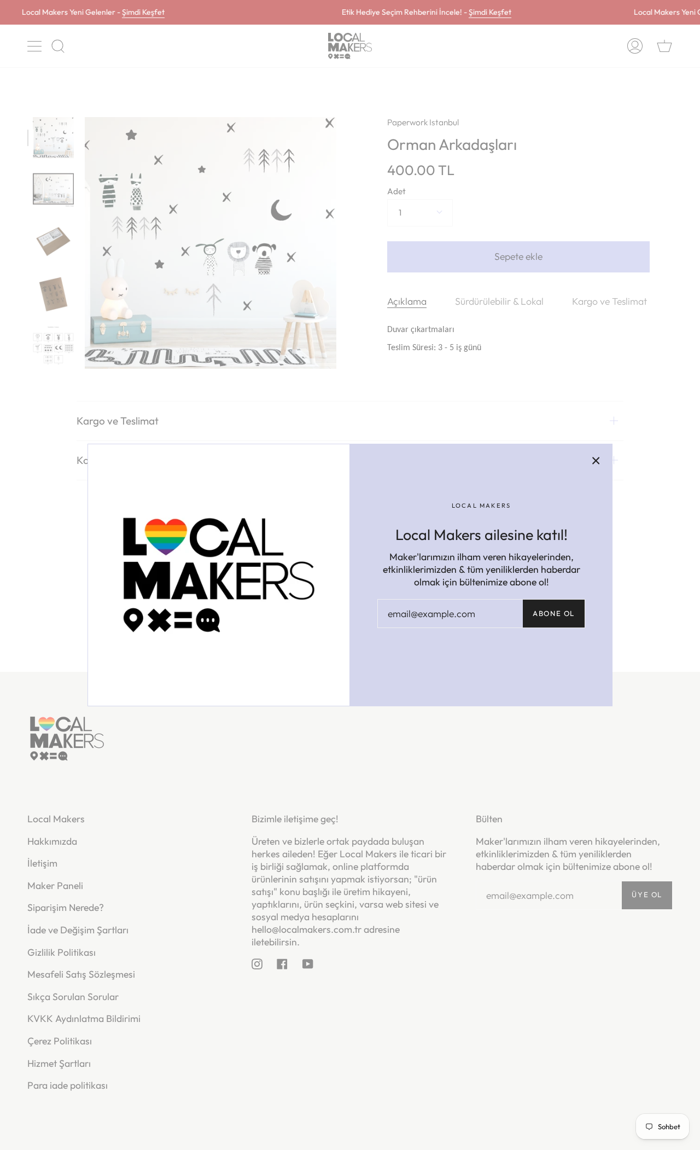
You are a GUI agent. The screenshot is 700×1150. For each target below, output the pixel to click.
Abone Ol (554, 613)
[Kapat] (596, 460)
